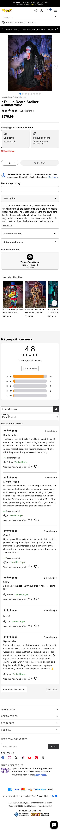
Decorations (7, 96)
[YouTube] (29, 757)
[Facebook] (2, 757)
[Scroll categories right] (58, 29)
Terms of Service (9, 796)
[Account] (42, 10)
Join (53, 746)
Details (40, 4)
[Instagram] (9, 757)
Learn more (30, 267)
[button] (30, 63)
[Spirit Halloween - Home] (7, 11)
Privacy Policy (24, 796)
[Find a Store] (36, 10)
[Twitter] (16, 757)
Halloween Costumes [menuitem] (34, 29)
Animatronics (20, 96)
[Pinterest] (36, 757)
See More (7, 225)
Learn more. (40, 774)
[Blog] (43, 757)
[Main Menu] (55, 10)
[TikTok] (23, 757)
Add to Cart (39, 163)
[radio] (15, 139)
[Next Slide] (54, 66)
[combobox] (30, 17)
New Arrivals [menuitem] (12, 29)
